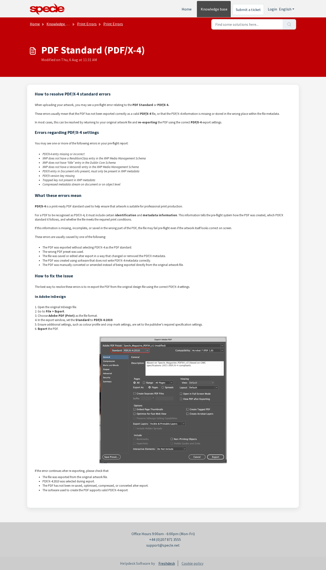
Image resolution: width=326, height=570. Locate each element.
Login (272, 9)
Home (187, 9)
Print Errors (87, 23)
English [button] (285, 9)
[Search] (289, 24)
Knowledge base (214, 9)
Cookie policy (192, 563)
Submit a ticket (248, 9)
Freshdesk (166, 563)
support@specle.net (163, 545)
